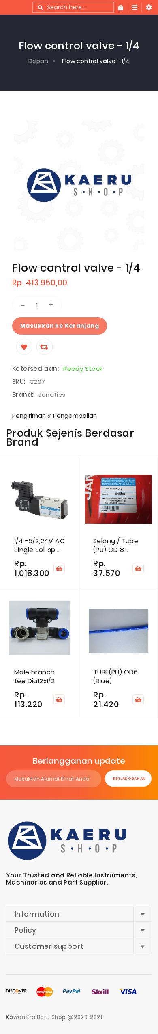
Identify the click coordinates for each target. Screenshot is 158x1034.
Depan (38, 61)
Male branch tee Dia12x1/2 (34, 677)
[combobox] (73, 7)
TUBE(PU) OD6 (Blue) (115, 677)
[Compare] (44, 347)
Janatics (51, 394)
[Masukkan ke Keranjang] (59, 568)
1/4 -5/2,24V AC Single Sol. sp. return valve (39, 546)
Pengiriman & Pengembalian (54, 415)
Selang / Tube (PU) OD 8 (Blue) (115, 546)
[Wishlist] (24, 347)
